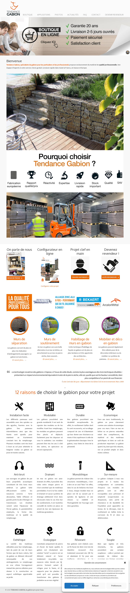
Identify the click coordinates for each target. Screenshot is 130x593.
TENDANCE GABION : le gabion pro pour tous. (13, 9)
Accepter (74, 586)
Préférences (116, 586)
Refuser (95, 586)
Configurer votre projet (50, 286)
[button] (125, 562)
